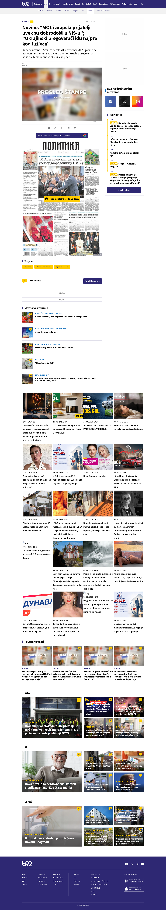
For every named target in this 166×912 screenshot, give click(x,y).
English (77, 881)
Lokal (55, 884)
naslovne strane (44, 267)
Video (76, 874)
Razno (25, 21)
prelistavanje (62, 267)
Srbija (119, 760)
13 (141, 829)
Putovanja (42, 878)
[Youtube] (142, 864)
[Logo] (25, 4)
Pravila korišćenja (99, 881)
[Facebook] (110, 101)
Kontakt (95, 895)
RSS (92, 891)
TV (75, 878)
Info (24, 874)
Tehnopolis (58, 878)
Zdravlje (42, 874)
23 (31, 345)
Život (24, 884)
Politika (120, 703)
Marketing (95, 874)
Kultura (41, 881)
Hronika (120, 809)
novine (28, 267)
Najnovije (38, 4)
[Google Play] (134, 881)
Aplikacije (95, 888)
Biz (23, 881)
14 (31, 375)
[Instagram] (137, 101)
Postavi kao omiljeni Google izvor (54, 135)
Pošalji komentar (92, 281)
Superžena (42, 884)
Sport (25, 878)
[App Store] (134, 889)
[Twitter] (124, 101)
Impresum (95, 878)
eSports (56, 874)
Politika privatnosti (100, 884)
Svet (88, 760)
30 (31, 360)
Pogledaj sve (124, 190)
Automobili (58, 881)
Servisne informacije (35, 834)
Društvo (90, 817)
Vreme (76, 884)
